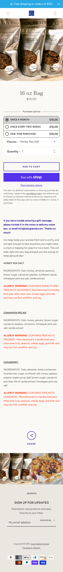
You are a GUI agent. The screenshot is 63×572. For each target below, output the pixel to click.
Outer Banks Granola (40, 544)
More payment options (31, 185)
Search (31, 493)
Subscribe (45, 520)
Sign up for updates (31, 503)
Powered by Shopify (31, 548)
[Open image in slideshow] (31, 49)
